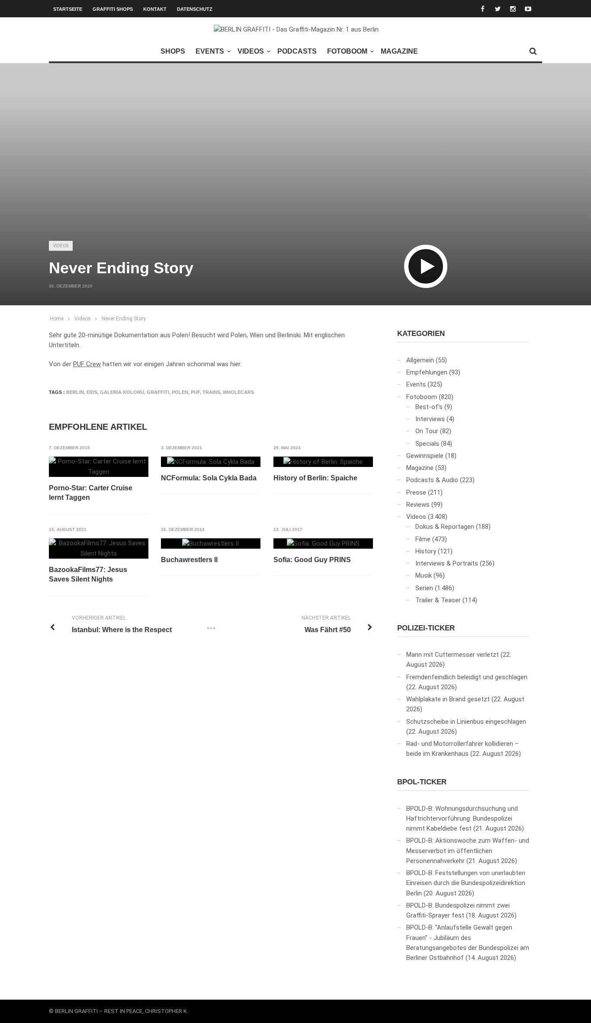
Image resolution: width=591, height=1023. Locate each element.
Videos (251, 51)
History (425, 551)
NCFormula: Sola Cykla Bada (209, 478)
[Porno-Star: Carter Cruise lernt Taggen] (98, 467)
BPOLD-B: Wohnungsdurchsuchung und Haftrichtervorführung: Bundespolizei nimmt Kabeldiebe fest (462, 819)
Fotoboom (347, 51)
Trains (211, 392)
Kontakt (155, 9)
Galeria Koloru (122, 392)
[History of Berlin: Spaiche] (323, 462)
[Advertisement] (295, 166)
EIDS (92, 392)
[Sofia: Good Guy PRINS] (323, 543)
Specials (427, 444)
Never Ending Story (124, 319)
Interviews (430, 419)
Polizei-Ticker (426, 628)
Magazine (399, 51)
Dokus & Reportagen (444, 527)
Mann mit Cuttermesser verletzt (452, 655)
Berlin (75, 392)
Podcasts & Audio (432, 480)
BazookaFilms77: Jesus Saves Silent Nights (88, 574)
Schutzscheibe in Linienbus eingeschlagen (466, 722)
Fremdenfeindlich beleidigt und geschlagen (466, 677)
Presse (416, 492)
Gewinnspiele (424, 456)
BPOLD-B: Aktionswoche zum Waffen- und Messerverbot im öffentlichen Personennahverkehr (467, 851)
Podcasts (297, 51)
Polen (180, 392)
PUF (195, 392)
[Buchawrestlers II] (210, 543)
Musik (423, 575)
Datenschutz (194, 9)
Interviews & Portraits (446, 563)
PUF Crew (87, 364)
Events (210, 51)
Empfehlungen (426, 372)
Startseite (67, 9)
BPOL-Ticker (421, 782)
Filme (422, 539)
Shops (173, 51)
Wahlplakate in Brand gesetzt (448, 699)
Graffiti (158, 392)
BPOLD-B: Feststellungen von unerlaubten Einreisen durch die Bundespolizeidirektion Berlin (465, 883)
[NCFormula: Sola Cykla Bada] (210, 462)
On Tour (426, 431)
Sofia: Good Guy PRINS (312, 559)
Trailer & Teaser (438, 600)
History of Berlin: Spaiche (315, 478)
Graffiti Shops (113, 9)
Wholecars (238, 392)
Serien (424, 588)
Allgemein (420, 360)
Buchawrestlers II (189, 559)
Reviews (418, 504)
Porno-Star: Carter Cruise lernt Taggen (90, 492)
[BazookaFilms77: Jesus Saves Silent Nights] (98, 548)
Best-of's (429, 407)
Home (57, 319)
